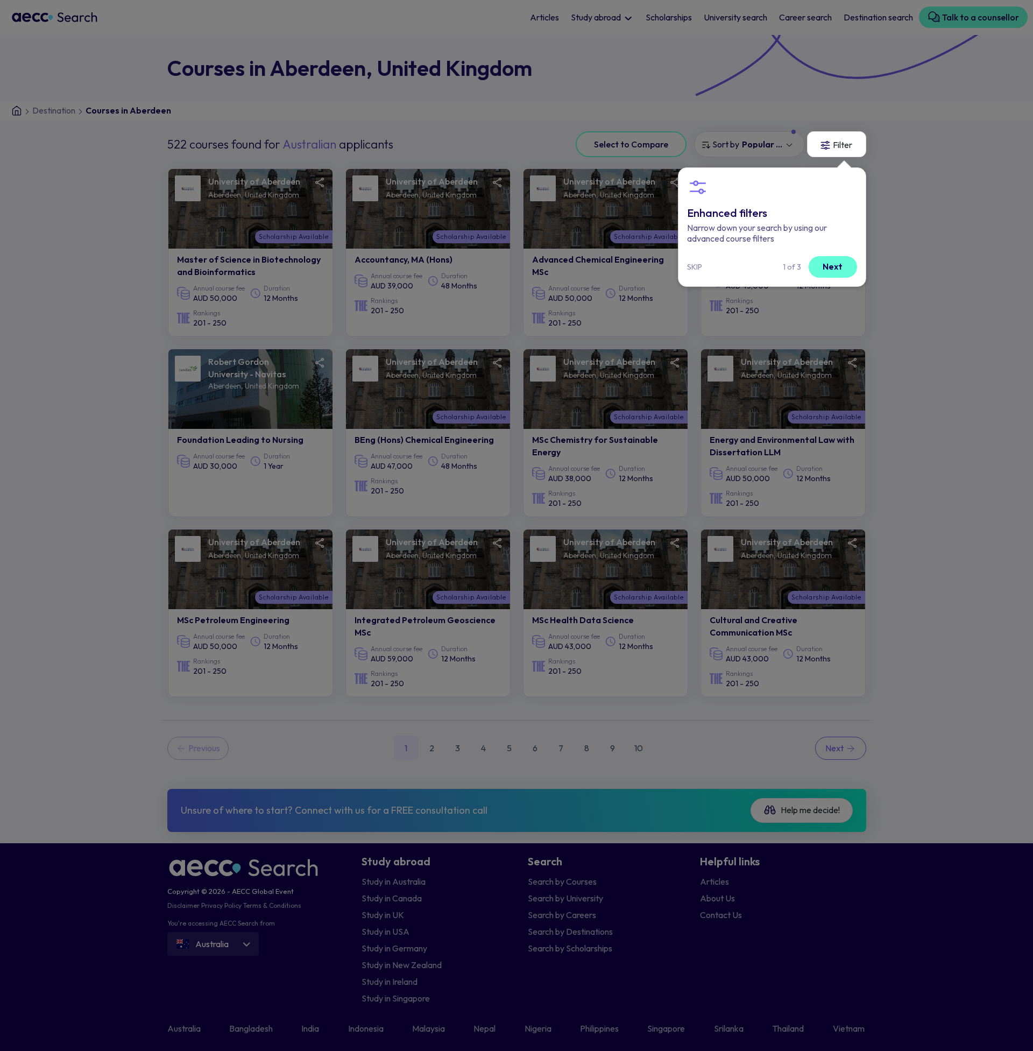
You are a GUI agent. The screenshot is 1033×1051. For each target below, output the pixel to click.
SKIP (694, 267)
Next (833, 266)
